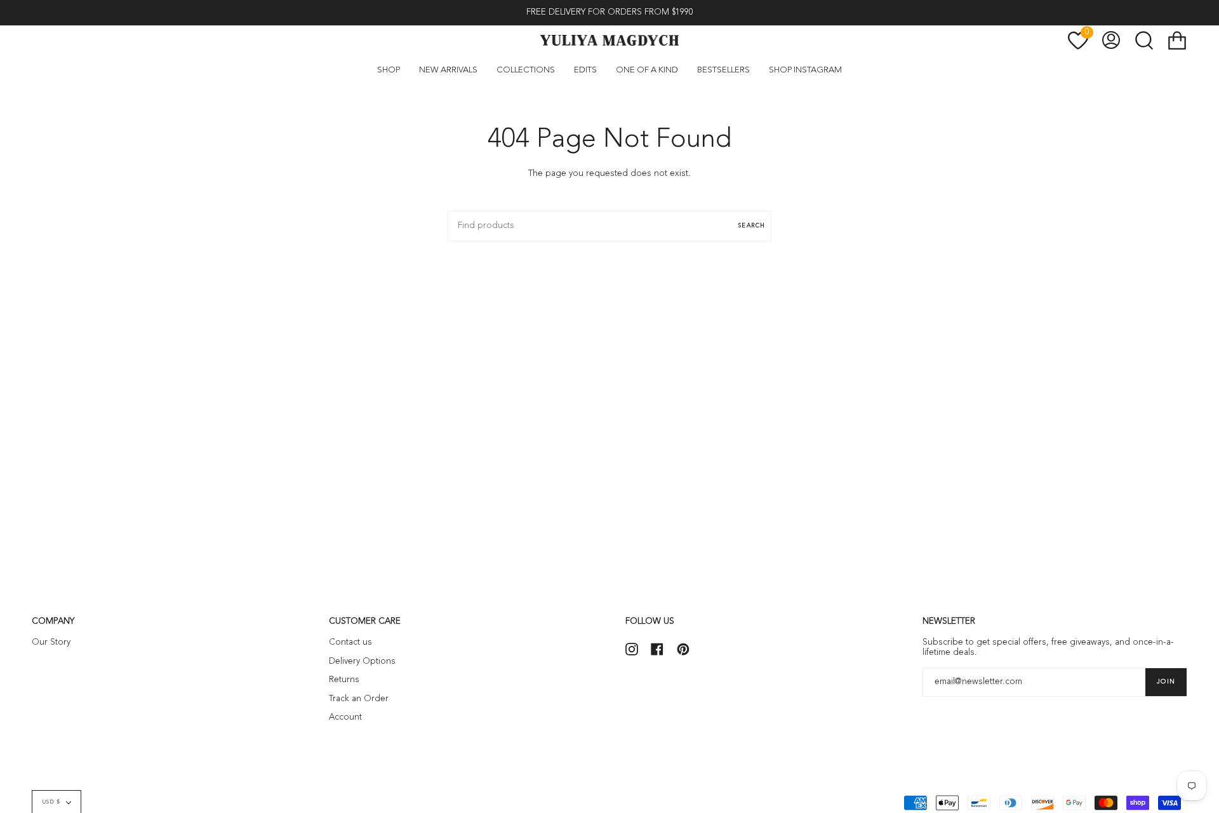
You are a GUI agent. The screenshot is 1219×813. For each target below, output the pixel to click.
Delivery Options (362, 661)
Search (751, 226)
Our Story (51, 642)
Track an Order (359, 699)
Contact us (350, 642)
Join (1166, 681)
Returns (344, 680)
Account (345, 717)
